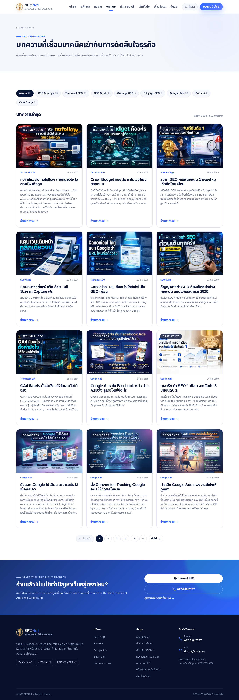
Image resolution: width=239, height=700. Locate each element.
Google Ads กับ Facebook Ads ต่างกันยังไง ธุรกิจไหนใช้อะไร (119, 388)
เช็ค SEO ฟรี (127, 7)
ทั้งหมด (25, 93)
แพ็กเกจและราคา (102, 663)
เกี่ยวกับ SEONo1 (145, 650)
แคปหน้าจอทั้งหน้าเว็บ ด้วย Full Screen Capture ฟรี (44, 289)
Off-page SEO (152, 93)
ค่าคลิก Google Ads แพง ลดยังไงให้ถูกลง (188, 487)
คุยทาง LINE (186, 578)
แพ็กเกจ (85, 7)
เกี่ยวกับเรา (160, 7)
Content (201, 93)
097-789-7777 (186, 589)
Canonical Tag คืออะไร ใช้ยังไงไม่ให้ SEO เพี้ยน (117, 289)
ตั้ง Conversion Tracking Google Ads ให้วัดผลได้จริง (117, 487)
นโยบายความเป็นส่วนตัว (148, 670)
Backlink (98, 643)
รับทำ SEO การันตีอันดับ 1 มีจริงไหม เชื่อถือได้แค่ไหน (188, 182)
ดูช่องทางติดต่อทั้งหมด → (159, 598)
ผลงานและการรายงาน (147, 657)
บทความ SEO (143, 663)
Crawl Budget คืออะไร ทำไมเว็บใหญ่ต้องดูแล (118, 182)
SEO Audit (99, 657)
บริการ (73, 7)
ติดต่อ (173, 7)
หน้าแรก (20, 28)
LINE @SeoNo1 (65, 662)
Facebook (23, 662)
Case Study (27, 102)
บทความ (111, 7)
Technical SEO (75, 93)
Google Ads (179, 93)
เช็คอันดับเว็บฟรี (144, 643)
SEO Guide (102, 93)
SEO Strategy (48, 93)
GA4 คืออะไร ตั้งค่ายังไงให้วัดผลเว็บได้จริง (49, 388)
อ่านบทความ (27, 221)
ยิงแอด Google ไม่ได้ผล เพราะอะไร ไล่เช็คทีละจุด (49, 487)
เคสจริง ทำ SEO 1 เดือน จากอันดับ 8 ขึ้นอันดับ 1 (188, 388)
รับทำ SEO (99, 637)
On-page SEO (126, 93)
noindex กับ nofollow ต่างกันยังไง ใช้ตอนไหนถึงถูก (49, 182)
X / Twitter (43, 662)
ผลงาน (98, 7)
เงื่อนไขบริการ (143, 676)
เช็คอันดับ (144, 7)
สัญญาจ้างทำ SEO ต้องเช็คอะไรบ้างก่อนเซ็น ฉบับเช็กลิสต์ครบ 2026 (187, 289)
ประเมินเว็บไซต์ (211, 7)
